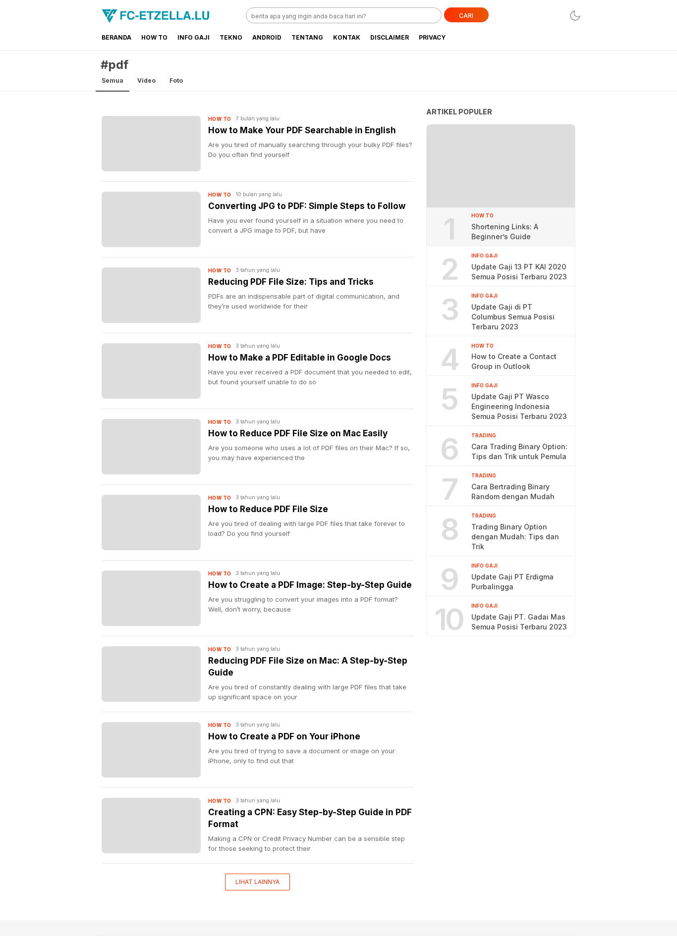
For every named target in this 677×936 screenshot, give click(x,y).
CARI (466, 15)
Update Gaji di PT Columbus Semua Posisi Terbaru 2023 (513, 317)
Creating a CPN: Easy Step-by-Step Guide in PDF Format (310, 818)
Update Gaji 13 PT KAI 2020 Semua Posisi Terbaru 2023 (519, 271)
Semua (112, 80)
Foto (176, 80)
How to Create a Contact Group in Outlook (514, 361)
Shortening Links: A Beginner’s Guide (504, 231)
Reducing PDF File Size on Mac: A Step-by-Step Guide (307, 666)
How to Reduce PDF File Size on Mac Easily (298, 433)
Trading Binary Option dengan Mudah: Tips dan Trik (515, 536)
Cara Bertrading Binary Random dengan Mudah (513, 491)
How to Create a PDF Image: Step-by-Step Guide (310, 585)
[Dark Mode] (575, 15)
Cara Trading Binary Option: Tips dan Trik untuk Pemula (519, 451)
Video (146, 80)
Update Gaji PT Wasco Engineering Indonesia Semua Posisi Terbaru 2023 (519, 406)
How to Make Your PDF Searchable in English (302, 130)
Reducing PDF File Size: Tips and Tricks (291, 282)
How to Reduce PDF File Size (268, 509)
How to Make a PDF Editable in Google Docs (299, 358)
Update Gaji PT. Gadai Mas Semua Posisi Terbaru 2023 (519, 622)
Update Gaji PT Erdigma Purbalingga (512, 581)
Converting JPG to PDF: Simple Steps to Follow (306, 206)
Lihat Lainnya (257, 881)
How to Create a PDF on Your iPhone (284, 736)
